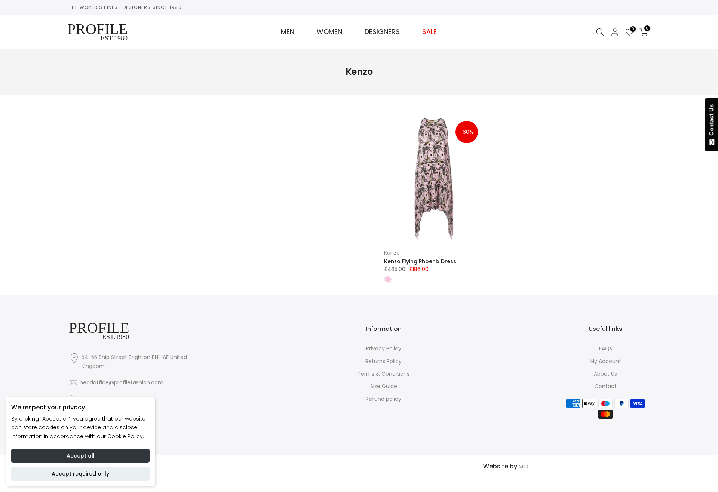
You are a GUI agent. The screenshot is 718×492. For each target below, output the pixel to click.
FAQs (605, 348)
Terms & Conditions (383, 374)
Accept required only (80, 473)
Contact (606, 386)
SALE (429, 31)
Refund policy (383, 399)
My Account (605, 361)
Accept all (81, 455)
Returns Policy (383, 361)
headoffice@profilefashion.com (121, 382)
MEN (287, 31)
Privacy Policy (383, 348)
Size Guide (383, 386)
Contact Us (711, 121)
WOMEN (329, 31)
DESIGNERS (382, 31)
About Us (605, 374)
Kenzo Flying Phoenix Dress (420, 261)
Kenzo (392, 252)
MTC (525, 466)
